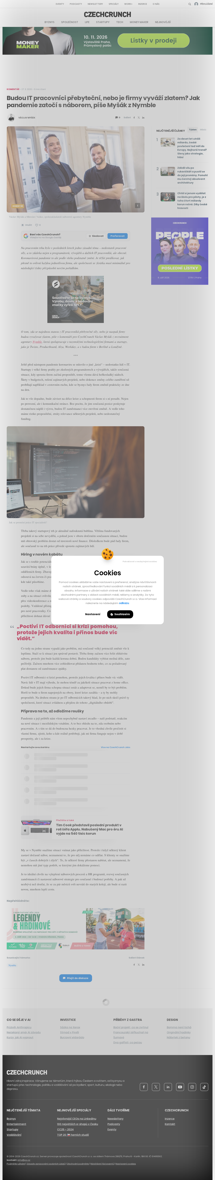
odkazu (124, 603)
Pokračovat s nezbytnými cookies (140, 561)
